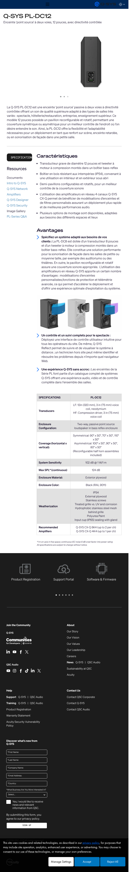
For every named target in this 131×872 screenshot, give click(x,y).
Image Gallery (16, 211)
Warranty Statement (18, 715)
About (70, 625)
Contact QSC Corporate (81, 697)
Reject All (112, 862)
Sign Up (27, 825)
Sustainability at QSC (79, 669)
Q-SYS (9, 633)
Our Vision (73, 637)
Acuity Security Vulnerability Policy (23, 724)
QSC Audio (12, 666)
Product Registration (18, 709)
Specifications (21, 157)
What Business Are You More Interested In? (26, 790)
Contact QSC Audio (78, 709)
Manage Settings (61, 862)
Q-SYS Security (17, 205)
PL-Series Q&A (17, 217)
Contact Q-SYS (76, 703)
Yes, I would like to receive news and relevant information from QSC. (27, 805)
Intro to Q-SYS (16, 183)
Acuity (71, 675)
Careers (71, 656)
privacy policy (30, 818)
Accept (87, 862)
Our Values (73, 644)
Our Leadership (76, 650)
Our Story (72, 631)
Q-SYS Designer (17, 200)
